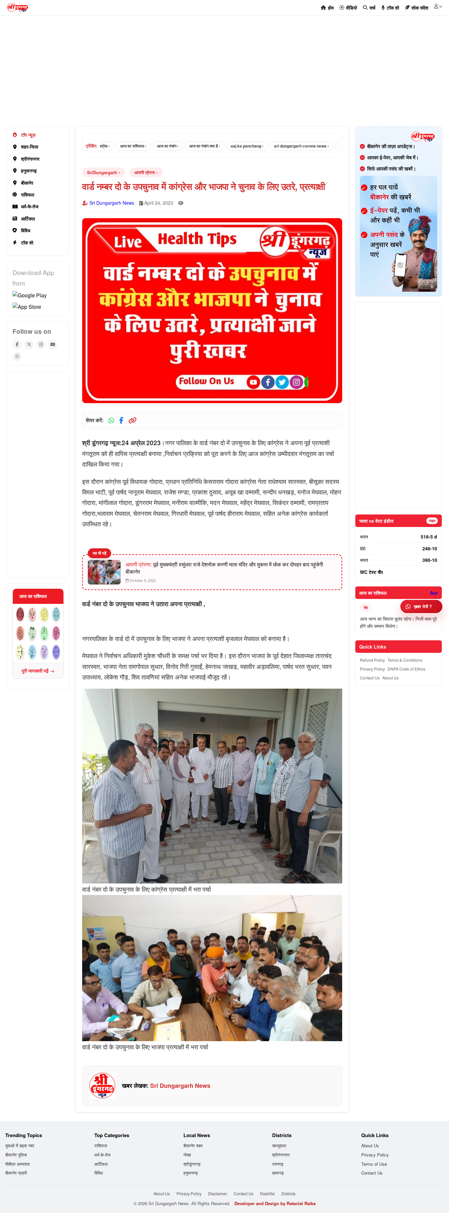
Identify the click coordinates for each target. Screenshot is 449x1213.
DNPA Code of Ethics (406, 669)
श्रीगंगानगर (30, 158)
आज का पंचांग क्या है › (184, 146)
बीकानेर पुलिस (16, 1155)
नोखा (187, 1155)
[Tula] (44, 633)
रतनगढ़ (277, 1164)
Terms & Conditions (405, 660)
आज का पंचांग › (147, 146)
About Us (390, 677)
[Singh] (20, 633)
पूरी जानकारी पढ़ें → (38, 670)
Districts (288, 1193)
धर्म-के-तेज (29, 206)
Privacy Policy (372, 669)
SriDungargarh (102, 172)
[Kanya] (32, 633)
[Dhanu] (20, 652)
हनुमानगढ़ (29, 170)
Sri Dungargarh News (111, 202)
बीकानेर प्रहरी (16, 1173)
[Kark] (56, 614)
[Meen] (56, 652)
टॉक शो (27, 242)
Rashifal (267, 1193)
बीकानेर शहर (193, 1145)
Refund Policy (372, 660)
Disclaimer (217, 1193)
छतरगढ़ (278, 1173)
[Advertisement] (204, 74)
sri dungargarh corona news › (281, 146)
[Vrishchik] (56, 633)
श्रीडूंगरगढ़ (192, 1164)
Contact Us (370, 677)
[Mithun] (44, 614)
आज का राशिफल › (113, 146)
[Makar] (32, 652)
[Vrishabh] (32, 614)
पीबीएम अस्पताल (17, 1164)
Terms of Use (374, 1164)
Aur (434, 592)
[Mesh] (20, 614)
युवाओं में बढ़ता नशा (19, 1145)
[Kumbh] (44, 652)
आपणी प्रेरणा (144, 172)
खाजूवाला (279, 1145)
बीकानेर (27, 182)
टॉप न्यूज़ (28, 134)
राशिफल (27, 194)
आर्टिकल (28, 218)
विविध (25, 230)
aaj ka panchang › (226, 146)
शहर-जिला (29, 146)
